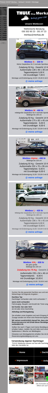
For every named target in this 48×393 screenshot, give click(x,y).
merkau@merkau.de (34, 35)
